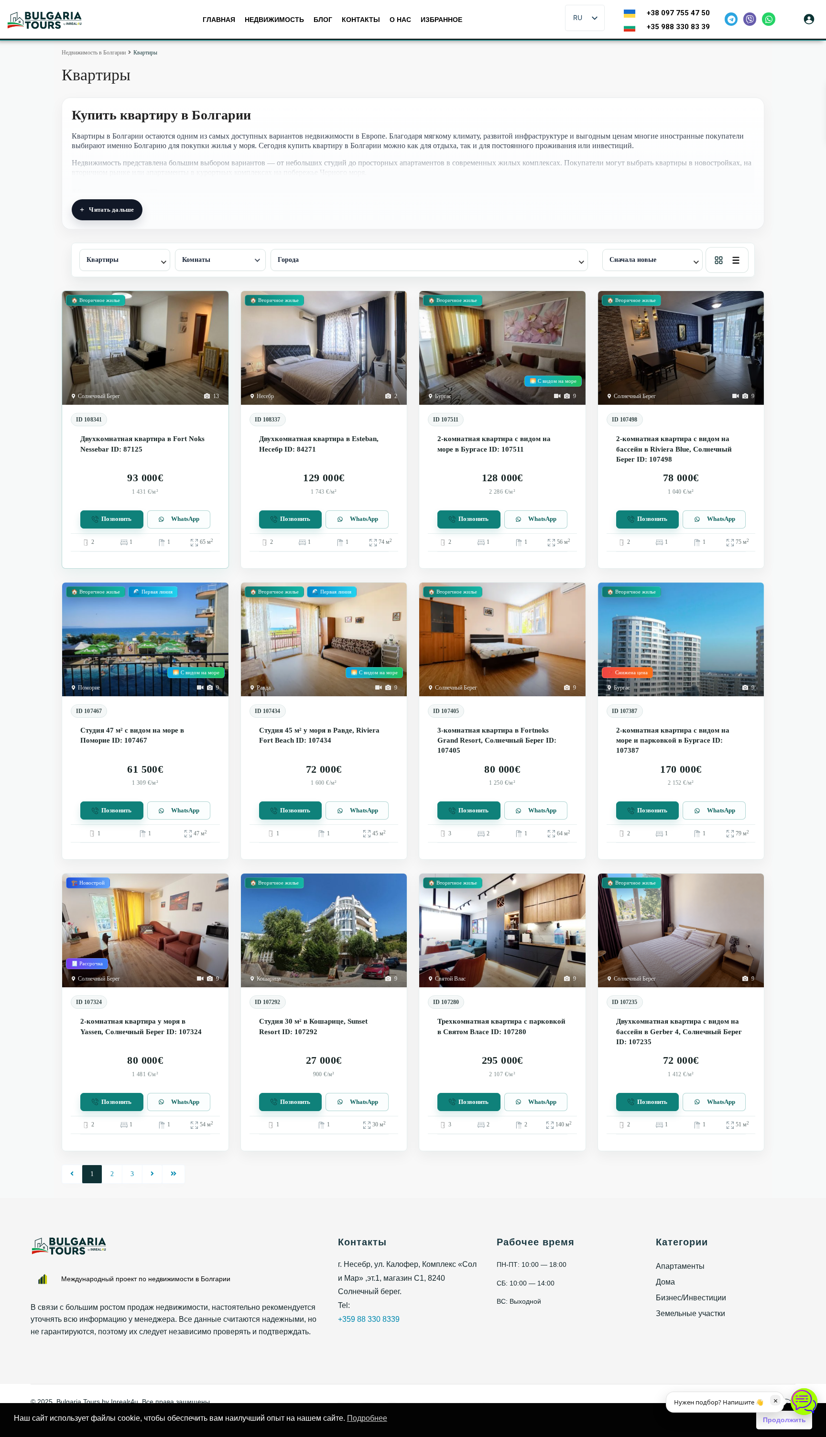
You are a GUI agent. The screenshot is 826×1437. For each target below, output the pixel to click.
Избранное (441, 19)
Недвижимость (274, 19)
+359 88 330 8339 (369, 1319)
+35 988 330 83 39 (678, 26)
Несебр (265, 396)
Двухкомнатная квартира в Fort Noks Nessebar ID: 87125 (142, 444)
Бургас (443, 396)
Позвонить (116, 519)
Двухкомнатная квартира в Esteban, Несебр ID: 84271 (319, 444)
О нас (400, 19)
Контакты (361, 19)
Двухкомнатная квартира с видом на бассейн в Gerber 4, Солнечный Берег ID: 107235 (679, 1031)
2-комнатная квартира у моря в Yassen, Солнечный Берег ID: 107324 (141, 1026)
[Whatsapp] (768, 18)
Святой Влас (450, 978)
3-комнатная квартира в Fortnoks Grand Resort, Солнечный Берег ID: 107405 (496, 740)
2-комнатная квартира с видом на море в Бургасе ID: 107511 (494, 444)
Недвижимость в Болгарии (94, 52)
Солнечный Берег (99, 396)
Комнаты (196, 259)
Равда (264, 687)
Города (288, 259)
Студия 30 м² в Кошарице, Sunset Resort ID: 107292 (313, 1026)
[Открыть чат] (804, 1401)
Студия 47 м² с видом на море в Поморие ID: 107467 (132, 735)
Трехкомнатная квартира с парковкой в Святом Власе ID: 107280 (501, 1026)
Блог (323, 19)
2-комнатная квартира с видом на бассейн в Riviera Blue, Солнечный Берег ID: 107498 (674, 449)
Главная (219, 19)
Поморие (89, 687)
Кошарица (269, 978)
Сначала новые (632, 259)
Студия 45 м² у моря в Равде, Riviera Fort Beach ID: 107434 (319, 735)
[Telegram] (731, 18)
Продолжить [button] (784, 1420)
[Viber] (749, 18)
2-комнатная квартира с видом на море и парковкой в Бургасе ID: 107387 (672, 740)
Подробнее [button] (367, 1418)
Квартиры (103, 259)
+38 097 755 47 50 (678, 13)
